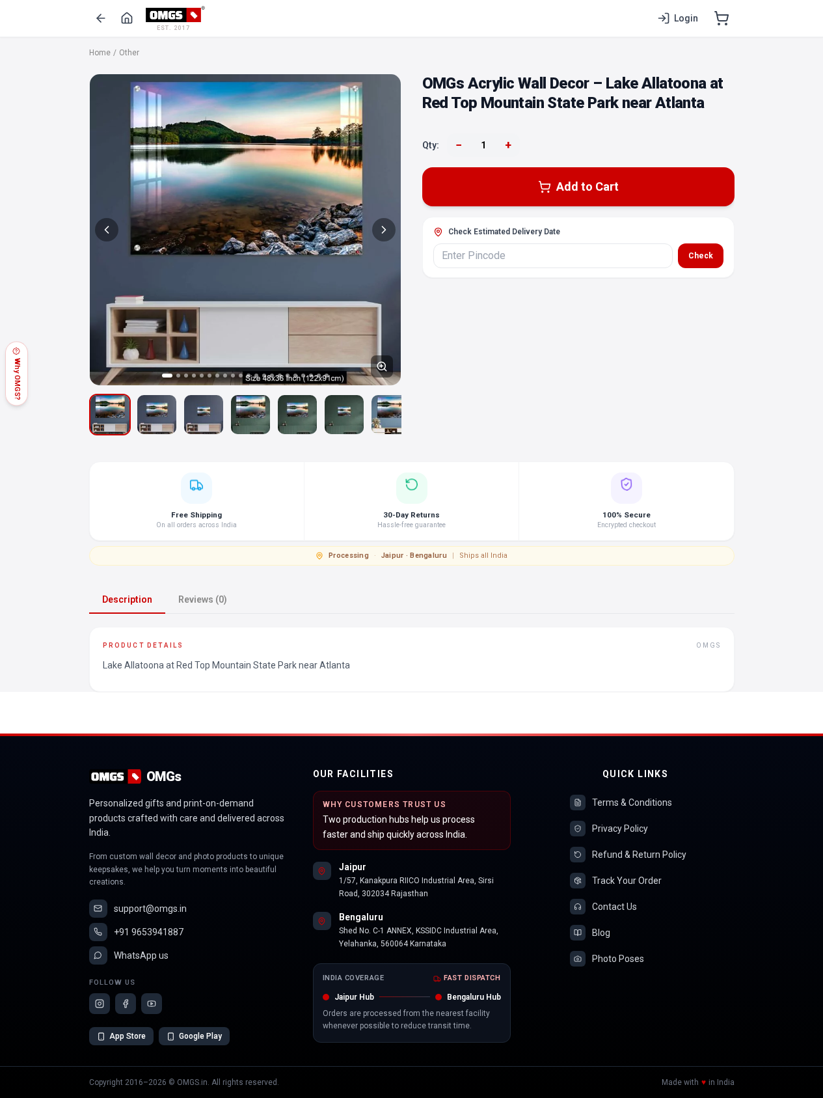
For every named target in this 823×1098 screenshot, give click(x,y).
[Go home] (127, 18)
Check (700, 255)
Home (100, 52)
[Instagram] (99, 1003)
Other (129, 52)
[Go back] (101, 18)
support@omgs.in (150, 908)
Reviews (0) (202, 599)
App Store (127, 1036)
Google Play (200, 1036)
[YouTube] (151, 1003)
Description (127, 599)
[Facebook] (125, 1003)
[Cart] (721, 18)
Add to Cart (587, 186)
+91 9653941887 (148, 932)
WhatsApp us (141, 955)
